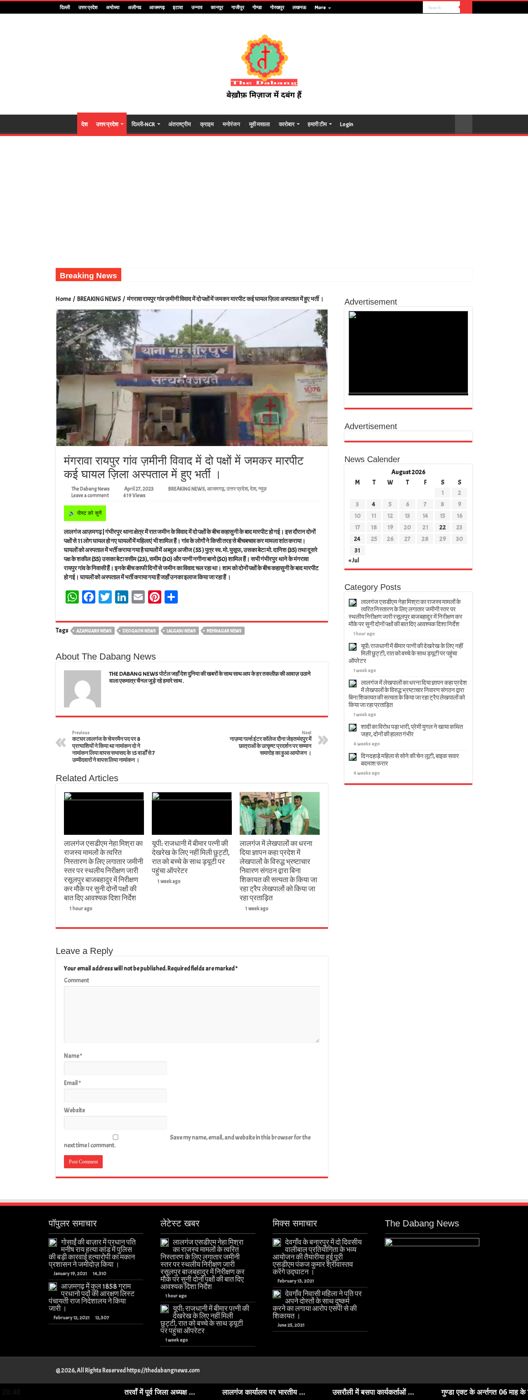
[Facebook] (393, 8)
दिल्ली (65, 7)
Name (73, 1056)
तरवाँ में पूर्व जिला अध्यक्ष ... (109, 1392)
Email (72, 1083)
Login (346, 124)
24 (357, 539)
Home (63, 299)
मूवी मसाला (259, 124)
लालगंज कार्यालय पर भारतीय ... (213, 1392)
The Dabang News (90, 489)
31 (357, 550)
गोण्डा (257, 7)
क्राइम (207, 124)
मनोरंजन (231, 124)
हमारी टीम (317, 124)
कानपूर (217, 7)
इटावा (178, 7)
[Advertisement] (264, 198)
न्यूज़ (262, 489)
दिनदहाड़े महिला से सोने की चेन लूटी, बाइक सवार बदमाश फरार (410, 760)
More (320, 7)
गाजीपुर (237, 7)
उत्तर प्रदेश (88, 7)
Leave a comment (90, 495)
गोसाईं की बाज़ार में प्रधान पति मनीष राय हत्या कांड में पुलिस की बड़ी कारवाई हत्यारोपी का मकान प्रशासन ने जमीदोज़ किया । (92, 1253)
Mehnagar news (224, 631)
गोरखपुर (277, 7)
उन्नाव (197, 7)
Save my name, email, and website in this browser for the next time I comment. (187, 1141)
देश (84, 124)
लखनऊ (299, 7)
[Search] (466, 7)
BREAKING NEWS (99, 299)
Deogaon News (139, 631)
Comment (76, 980)
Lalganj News (181, 631)
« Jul (354, 560)
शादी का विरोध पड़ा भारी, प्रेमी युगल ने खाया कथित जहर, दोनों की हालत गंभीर (412, 730)
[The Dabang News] (264, 63)
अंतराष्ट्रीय (179, 124)
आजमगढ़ (157, 7)
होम (66, 123)
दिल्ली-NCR (143, 124)
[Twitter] (401, 8)
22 (442, 527)
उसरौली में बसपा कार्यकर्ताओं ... (323, 1392)
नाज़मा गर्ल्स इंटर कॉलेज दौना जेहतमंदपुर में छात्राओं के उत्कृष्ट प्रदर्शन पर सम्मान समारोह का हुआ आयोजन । (270, 743)
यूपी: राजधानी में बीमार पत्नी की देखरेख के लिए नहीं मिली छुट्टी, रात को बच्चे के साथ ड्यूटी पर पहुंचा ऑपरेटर (191, 857)
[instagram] (417, 8)
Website (74, 1110)
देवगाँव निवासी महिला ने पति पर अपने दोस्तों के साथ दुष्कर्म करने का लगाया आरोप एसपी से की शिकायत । (317, 1304)
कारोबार (287, 124)
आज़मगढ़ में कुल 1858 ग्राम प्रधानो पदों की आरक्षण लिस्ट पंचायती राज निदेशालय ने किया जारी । (91, 1297)
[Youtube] (409, 8)
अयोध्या (113, 7)
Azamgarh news (94, 631)
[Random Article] (463, 124)
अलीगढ (134, 7)
